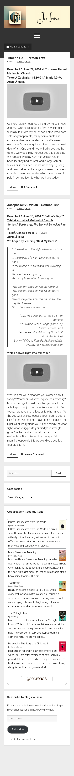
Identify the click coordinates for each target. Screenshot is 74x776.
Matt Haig (14, 617)
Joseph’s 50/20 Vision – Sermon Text (33, 205)
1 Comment (30, 187)
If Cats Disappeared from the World (27, 522)
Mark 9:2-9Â (54, 77)
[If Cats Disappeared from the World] (62, 529)
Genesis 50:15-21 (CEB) (31, 232)
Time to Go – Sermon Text (26, 58)
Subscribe (18, 729)
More (13, 188)
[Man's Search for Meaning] (62, 560)
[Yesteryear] (62, 590)
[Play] (37, 101)
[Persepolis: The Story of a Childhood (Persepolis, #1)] (62, 650)
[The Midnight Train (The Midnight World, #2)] (62, 620)
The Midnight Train (18, 613)
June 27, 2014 (23, 61)
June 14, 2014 (23, 208)
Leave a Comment (34, 454)
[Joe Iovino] (37, 27)
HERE (21, 81)
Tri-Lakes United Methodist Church (30, 220)
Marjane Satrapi (16, 647)
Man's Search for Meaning (22, 552)
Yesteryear (14, 582)
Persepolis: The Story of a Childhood (28, 643)
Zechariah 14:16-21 (30, 77)
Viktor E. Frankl (16, 556)
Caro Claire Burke (17, 586)
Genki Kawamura (17, 525)
